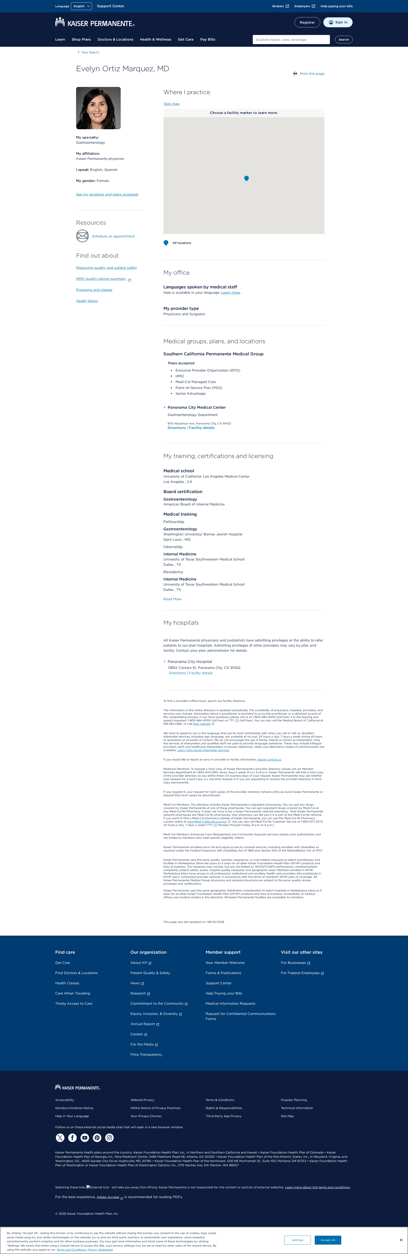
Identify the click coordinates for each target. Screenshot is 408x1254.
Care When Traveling (72, 993)
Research (138, 993)
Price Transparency (146, 1055)
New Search (90, 52)
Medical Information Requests (230, 1003)
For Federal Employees (300, 973)
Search (344, 39)
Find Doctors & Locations (76, 973)
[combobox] (291, 39)
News (135, 983)
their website (202, 723)
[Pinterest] (96, 1137)
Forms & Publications (223, 973)
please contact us (269, 759)
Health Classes (67, 983)
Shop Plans (81, 39)
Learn (60, 39)
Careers (136, 1034)
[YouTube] (84, 1137)
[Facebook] (72, 1137)
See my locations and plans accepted (107, 194)
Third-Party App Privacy (223, 1116)
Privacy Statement (100, 1249)
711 (237, 720)
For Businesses (293, 963)
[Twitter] (59, 1137)
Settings (297, 1240)
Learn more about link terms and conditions (317, 1187)
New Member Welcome (225, 963)
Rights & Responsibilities (224, 1108)
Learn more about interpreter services (203, 750)
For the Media (142, 1044)
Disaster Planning (294, 1100)
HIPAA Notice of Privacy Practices (155, 1108)
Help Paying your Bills (224, 993)
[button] (246, 179)
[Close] (401, 1240)
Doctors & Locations (115, 39)
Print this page (312, 74)
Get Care (186, 39)
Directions (177, 428)
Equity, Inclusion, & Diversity (154, 1014)
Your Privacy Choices (146, 1116)
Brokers (278, 6)
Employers (302, 6)
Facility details (202, 428)
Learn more (230, 293)
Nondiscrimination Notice (74, 1108)
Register (307, 22)
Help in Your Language (72, 1116)
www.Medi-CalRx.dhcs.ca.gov (207, 821)
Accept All (328, 1240)
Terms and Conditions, (71, 1249)
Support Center (110, 6)
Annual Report (142, 1024)
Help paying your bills (337, 6)
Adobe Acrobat (108, 1197)
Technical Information (297, 1108)
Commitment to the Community (156, 1003)
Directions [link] (177, 673)
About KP (138, 963)
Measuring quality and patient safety (106, 268)
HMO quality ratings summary (101, 279)
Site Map (287, 1116)
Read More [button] (172, 599)
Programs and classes (94, 290)
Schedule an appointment (113, 236)
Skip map (172, 104)
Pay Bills (207, 39)
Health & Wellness (155, 39)
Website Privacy (142, 1100)
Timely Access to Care (73, 1003)
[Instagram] (109, 1137)
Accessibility (64, 1100)
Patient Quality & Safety (150, 973)
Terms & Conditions (220, 1100)
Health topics (87, 301)
